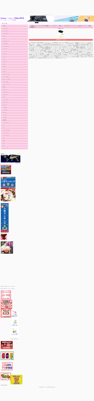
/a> (11, 373)
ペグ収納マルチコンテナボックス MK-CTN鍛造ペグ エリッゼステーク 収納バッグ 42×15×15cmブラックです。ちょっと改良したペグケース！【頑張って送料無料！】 (61, 26)
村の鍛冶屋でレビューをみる (61, 39)
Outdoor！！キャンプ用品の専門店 (12, 18)
